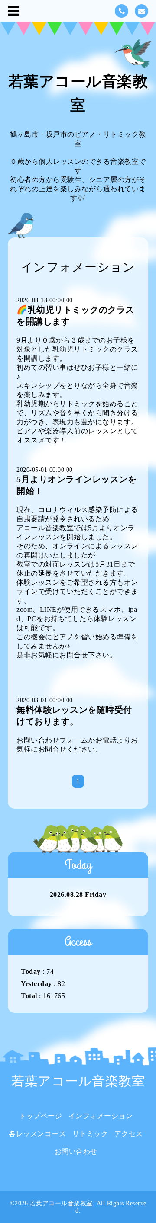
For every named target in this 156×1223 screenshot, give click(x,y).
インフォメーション (100, 1116)
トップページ (40, 1116)
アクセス (128, 1133)
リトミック (90, 1133)
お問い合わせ (76, 1151)
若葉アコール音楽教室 (78, 1081)
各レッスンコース (37, 1133)
